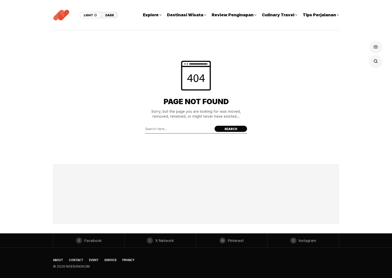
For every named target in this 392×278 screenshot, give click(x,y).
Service (110, 260)
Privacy (128, 260)
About (58, 260)
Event (94, 260)
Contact (76, 260)
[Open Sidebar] (376, 47)
